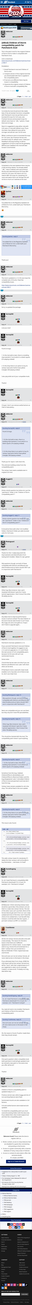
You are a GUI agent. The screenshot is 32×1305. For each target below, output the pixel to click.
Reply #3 (4, 199)
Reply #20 (4, 877)
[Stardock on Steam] (23, 1224)
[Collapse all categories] (31, 1193)
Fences (3, 1244)
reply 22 (18, 1019)
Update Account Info (24, 1274)
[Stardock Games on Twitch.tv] (17, 1224)
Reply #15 (4, 613)
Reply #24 (4, 1056)
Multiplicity (4, 1248)
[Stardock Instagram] (20, 1224)
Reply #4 (4, 230)
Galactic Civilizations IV (22, 1242)
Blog (2, 1265)
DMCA (21, 1302)
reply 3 (15, 236)
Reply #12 (4, 509)
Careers (3, 1269)
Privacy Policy (6, 1302)
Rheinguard (10, 542)
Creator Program (5, 1276)
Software (4, 1234)
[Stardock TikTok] (16, 1227)
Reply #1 (4, 107)
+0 (3, 874)
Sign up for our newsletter (10, 1291)
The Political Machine (22, 1248)
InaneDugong (11, 869)
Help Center (22, 1262)
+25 (3, 36)
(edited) (24, 422)
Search (10, 24)
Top (30, 107)
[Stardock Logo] (9, 2)
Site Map (27, 1302)
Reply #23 (4, 989)
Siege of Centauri (21, 1253)
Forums (3, 1280)
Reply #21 (4, 901)
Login (15, 24)
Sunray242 (9, 314)
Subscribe (25, 1294)
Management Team (6, 1267)
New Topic (26, 21)
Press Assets (4, 1274)
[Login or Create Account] (26, 2)
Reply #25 (4, 1086)
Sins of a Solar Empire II (23, 1244)
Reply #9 (4, 400)
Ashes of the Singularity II (23, 1237)
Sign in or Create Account (16, 1161)
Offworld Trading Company (24, 1251)
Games (19, 1234)
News (2, 1271)
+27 (3, 932)
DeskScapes (4, 1246)
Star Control (20, 1246)
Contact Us (4, 1278)
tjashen (8, 191)
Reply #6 (4, 304)
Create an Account (23, 1267)
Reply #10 (4, 422)
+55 (3, 196)
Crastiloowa (10, 927)
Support (22, 1260)
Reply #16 (4, 639)
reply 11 (17, 515)
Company (4, 1260)
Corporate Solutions (6, 1240)
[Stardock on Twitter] (8, 1224)
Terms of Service (15, 1302)
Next (26, 96)
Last (30, 96)
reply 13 (18, 695)
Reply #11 (4, 487)
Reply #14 (4, 587)
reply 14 (17, 719)
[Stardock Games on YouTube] (14, 1224)
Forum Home (4, 24)
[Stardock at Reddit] (10, 1227)
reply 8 (17, 428)
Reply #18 (4, 753)
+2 (3, 484)
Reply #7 (4, 324)
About (2, 1262)
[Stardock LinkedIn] (18, 1227)
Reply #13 (4, 549)
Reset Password (23, 1271)
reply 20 (19, 996)
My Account (22, 1265)
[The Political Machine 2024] (16, 11)
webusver (9, 31)
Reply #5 (4, 274)
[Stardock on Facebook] (11, 1224)
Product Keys (22, 1269)
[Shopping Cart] (28, 2)
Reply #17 (4, 688)
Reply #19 (4, 803)
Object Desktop (5, 1237)
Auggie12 (9, 479)
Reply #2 (4, 162)
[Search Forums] (30, 2)
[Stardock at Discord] (13, 1227)
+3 (3, 319)
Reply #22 (4, 935)
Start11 (3, 1242)
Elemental (19, 1240)
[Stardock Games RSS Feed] (21, 1227)
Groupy (3, 1251)
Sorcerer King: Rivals (22, 1255)
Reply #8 (4, 345)
